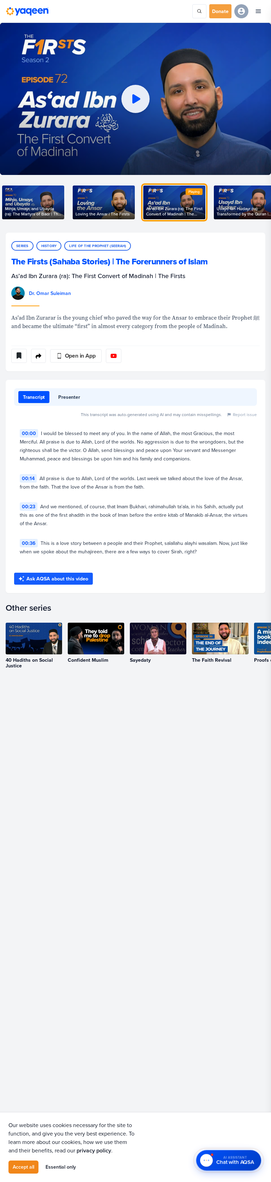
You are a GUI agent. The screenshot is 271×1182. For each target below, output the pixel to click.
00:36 (29, 543)
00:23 (28, 506)
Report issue (245, 414)
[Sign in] (241, 11)
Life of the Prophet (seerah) (97, 246)
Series (22, 246)
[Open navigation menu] (258, 11)
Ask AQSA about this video (57, 578)
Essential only (61, 1166)
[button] (135, 99)
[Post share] (38, 356)
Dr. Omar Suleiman (50, 293)
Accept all (23, 1166)
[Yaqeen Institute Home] (27, 11)
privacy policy (94, 1150)
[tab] (33, 397)
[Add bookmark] (19, 356)
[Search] (199, 11)
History (49, 246)
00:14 (28, 478)
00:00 (29, 433)
